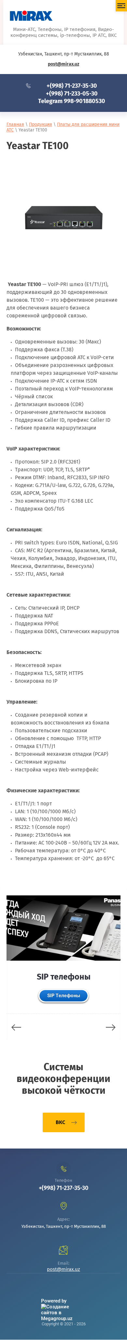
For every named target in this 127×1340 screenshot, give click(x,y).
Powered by (53, 1301)
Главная (15, 124)
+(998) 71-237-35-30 (72, 85)
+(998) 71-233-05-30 (72, 93)
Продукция (40, 124)
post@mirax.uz (63, 64)
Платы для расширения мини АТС (63, 127)
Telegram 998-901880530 (71, 101)
